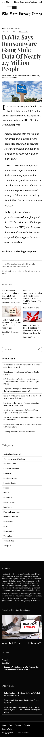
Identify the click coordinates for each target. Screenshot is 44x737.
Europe (6, 488)
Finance (6, 493)
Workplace (7, 546)
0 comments (23, 32)
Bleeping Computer (25, 251)
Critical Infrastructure (11, 469)
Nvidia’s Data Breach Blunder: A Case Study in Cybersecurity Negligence (11, 324)
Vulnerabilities (9, 541)
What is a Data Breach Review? (21, 643)
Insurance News (9, 502)
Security (27, 725)
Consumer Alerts (10, 464)
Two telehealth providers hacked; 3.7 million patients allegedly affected (11, 294)
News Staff (6, 303)
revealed (19, 217)
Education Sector (10, 483)
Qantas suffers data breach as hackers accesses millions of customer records (32, 329)
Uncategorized (9, 531)
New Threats (8, 522)
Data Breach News (13, 28)
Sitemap (18, 725)
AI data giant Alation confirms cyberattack (19, 432)
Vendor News (8, 536)
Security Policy (7, 729)
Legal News (8, 507)
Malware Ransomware (31, 76)
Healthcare (20, 76)
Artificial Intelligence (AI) (12, 454)
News (15, 77)
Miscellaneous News (11, 517)
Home (4, 28)
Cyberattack (8, 473)
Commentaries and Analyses (14, 459)
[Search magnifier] (39, 349)
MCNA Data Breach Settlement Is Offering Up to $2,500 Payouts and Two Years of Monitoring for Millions (21, 381)
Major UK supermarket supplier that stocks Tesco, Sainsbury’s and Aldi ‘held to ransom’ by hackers (32, 297)
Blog (10, 725)
